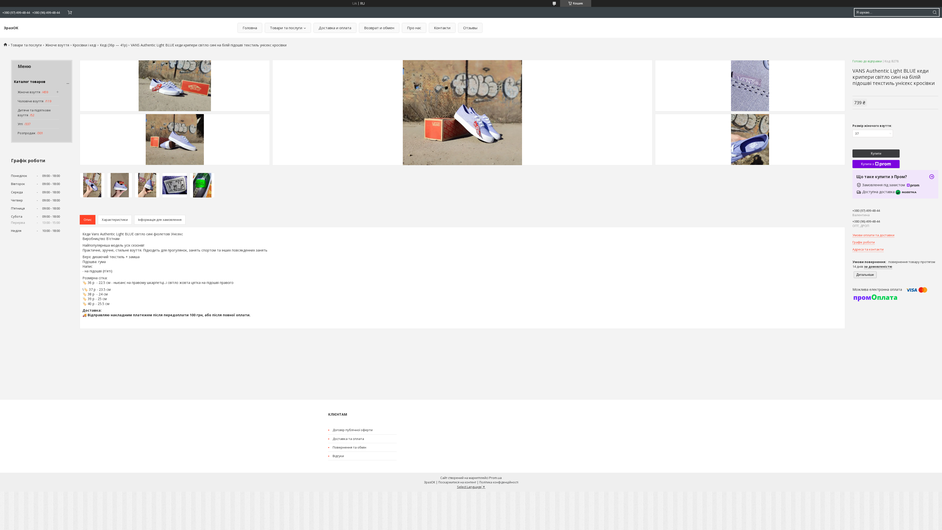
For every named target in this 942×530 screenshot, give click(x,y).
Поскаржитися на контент (457, 482)
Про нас (414, 27)
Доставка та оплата (348, 439)
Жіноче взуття (57, 45)
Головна (250, 27)
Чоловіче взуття (30, 101)
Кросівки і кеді (84, 45)
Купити (876, 153)
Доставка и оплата (335, 27)
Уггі (20, 124)
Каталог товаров (29, 81)
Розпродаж (26, 133)
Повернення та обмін (349, 447)
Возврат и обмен (379, 27)
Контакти (442, 27)
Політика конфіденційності (498, 482)
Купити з (867, 164)
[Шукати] (934, 12)
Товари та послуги (286, 27)
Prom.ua (495, 478)
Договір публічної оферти (353, 430)
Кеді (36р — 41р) (113, 45)
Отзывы (470, 27)
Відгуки (338, 456)
